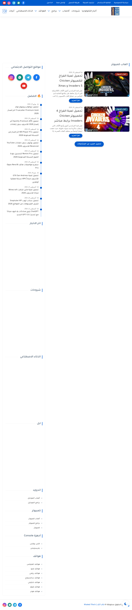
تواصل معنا (60, 3)
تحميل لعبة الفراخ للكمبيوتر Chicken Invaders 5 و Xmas (70, 81)
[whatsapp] (18, 3)
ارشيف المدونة (88, 3)
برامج (54, 11)
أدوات (11, 11)
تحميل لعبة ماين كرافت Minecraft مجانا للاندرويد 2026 (24, 191)
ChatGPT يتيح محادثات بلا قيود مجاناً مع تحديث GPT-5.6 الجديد (23, 213)
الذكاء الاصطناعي (24, 11)
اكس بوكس (35, 544)
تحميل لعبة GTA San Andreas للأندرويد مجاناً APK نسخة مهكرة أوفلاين (24, 179)
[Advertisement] (66, 40)
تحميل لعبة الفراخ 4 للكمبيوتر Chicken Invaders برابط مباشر (68, 116)
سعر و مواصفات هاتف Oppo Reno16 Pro (23, 166)
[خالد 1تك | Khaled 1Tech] (115, 11)
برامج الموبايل (34, 503)
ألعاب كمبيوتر (34, 519)
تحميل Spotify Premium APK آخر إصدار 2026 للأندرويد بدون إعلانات (24, 123)
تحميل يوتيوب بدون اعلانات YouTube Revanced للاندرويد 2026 (23, 144)
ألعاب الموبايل (34, 498)
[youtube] (4, 3)
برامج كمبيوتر (34, 523)
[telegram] (14, 3)
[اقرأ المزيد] (75, 101)
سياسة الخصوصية (121, 3)
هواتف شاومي (34, 583)
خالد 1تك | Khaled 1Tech (94, 605)
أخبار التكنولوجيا (89, 11)
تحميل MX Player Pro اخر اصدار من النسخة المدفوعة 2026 (23, 134)
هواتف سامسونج (32, 578)
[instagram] (9, 3)
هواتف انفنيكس (33, 564)
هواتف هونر (35, 592)
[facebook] (23, 3)
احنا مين (50, 3)
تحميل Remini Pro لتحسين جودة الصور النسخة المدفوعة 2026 (24, 155)
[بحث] (4, 11)
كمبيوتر (37, 528)
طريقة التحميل (74, 3)
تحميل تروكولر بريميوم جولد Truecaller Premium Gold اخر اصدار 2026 (23, 110)
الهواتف (42, 11)
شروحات (75, 11)
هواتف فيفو (35, 587)
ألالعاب (65, 11)
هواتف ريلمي (34, 573)
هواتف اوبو (35, 569)
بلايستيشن (35, 548)
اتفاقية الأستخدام (104, 3)
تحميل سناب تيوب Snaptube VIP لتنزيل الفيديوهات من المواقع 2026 (23, 202)
